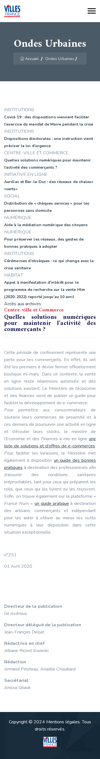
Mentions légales (63, 722)
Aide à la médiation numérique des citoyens (46, 225)
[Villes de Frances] (12, 11)
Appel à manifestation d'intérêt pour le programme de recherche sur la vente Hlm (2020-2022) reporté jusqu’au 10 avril (44, 289)
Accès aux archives (22, 304)
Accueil (32, 58)
